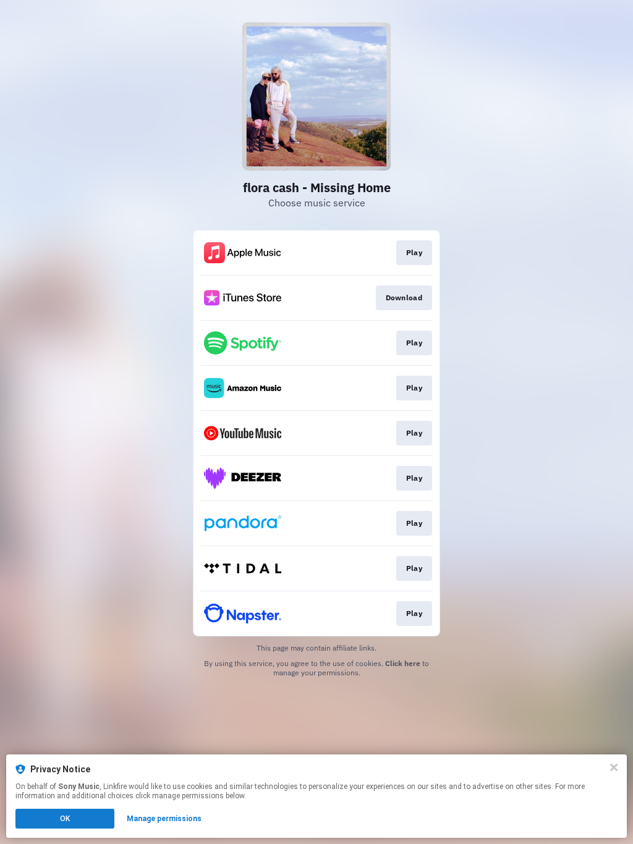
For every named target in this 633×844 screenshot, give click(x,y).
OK (65, 818)
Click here (402, 663)
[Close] (614, 767)
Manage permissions (164, 818)
